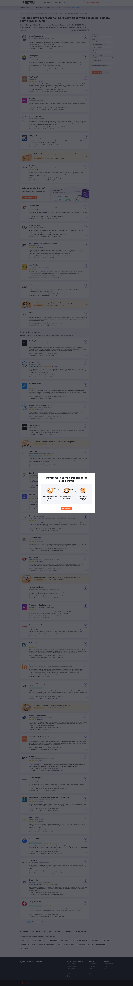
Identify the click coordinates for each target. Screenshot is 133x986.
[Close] (93, 475)
